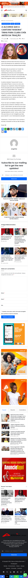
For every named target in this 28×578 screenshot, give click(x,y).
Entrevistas (13, 568)
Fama (12, 23)
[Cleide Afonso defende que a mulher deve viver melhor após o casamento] (21, 250)
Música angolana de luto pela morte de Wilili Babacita (15, 6)
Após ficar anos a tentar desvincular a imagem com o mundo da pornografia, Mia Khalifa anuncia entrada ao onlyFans (18, 417)
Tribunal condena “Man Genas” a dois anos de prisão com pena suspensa (6, 519)
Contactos (19, 568)
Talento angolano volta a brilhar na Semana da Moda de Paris (17, 426)
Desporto (8, 568)
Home (3, 20)
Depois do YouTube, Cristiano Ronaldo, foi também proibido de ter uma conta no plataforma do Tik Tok (18, 441)
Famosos (17, 23)
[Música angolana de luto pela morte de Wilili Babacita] (7, 231)
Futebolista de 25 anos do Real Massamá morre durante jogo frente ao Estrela (6, 501)
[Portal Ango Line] (9, 10)
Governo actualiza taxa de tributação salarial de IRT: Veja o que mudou (17, 433)
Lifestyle (22, 566)
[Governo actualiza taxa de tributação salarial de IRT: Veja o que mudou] (5, 433)
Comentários (22, 410)
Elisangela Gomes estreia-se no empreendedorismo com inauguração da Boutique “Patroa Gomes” (20, 240)
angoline (5, 38)
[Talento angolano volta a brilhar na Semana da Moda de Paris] (5, 426)
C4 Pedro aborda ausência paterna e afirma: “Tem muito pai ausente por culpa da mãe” (7, 258)
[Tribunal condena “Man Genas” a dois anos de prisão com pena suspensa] (7, 511)
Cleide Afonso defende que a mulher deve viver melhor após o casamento (21, 258)
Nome (3, 293)
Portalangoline (14, 563)
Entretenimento (9, 20)
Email (2, 299)
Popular (4, 410)
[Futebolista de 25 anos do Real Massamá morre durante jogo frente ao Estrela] (7, 493)
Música (18, 566)
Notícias (5, 566)
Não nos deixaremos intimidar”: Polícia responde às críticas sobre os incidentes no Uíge (21, 519)
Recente (13, 410)
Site (2, 305)
